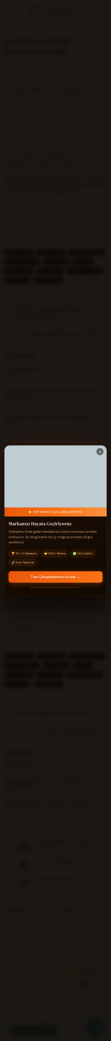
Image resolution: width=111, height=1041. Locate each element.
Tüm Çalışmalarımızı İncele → (55, 577)
